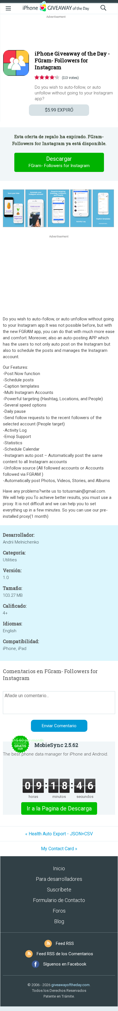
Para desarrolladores (59, 879)
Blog (59, 921)
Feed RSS (65, 943)
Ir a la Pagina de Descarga (59, 808)
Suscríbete (59, 890)
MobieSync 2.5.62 (56, 745)
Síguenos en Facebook (64, 964)
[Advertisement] (59, 33)
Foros (59, 911)
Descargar (59, 161)
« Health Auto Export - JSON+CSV (59, 833)
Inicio (59, 868)
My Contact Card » (59, 848)
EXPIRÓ (59, 110)
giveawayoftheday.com (70, 985)
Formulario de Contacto (59, 900)
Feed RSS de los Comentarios (65, 953)
